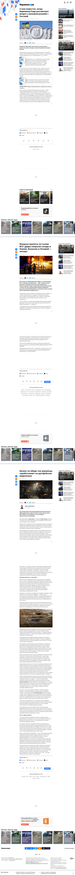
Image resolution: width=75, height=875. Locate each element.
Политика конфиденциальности (32, 862)
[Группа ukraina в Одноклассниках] (40, 848)
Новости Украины (48, 393)
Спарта (38, 778)
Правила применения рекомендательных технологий (37, 863)
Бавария (48, 776)
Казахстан (34, 778)
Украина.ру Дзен (37, 393)
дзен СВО (42, 393)
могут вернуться (30, 52)
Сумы (34, 395)
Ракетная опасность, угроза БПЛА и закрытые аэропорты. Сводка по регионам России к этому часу (66, 47)
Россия (38, 149)
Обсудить (47, 381)
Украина (34, 149)
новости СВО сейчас (24, 393)
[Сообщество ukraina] (31, 848)
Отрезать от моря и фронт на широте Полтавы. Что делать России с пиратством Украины (68, 53)
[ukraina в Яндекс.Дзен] (44, 848)
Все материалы (27, 507)
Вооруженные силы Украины (40, 395)
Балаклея (29, 389)
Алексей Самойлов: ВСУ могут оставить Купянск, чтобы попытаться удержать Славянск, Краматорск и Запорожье (68, 69)
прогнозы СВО (49, 391)
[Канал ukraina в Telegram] (35, 848)
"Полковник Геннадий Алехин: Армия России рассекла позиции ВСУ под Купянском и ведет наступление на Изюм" (35, 344)
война (43, 389)
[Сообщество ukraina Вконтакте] (27, 848)
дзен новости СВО (31, 393)
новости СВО (32, 391)
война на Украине (47, 389)
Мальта (31, 776)
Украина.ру (48, 395)
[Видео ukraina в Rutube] (48, 848)
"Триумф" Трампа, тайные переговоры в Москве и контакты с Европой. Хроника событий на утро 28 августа (68, 64)
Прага (34, 776)
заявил (42, 90)
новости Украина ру (25, 395)
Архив (36, 854)
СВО (27, 391)
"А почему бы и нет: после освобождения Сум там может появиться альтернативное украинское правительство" (35, 350)
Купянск (31, 395)
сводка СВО (44, 391)
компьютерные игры (43, 776)
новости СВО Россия (38, 391)
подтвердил (31, 94)
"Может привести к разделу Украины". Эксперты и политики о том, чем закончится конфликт (68, 59)
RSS (39, 854)
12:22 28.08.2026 (22, 478)
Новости (22, 389)
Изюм (26, 389)
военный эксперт (23, 391)
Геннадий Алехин (38, 389)
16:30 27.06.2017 (22, 18)
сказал (48, 73)
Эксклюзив (23, 776)
